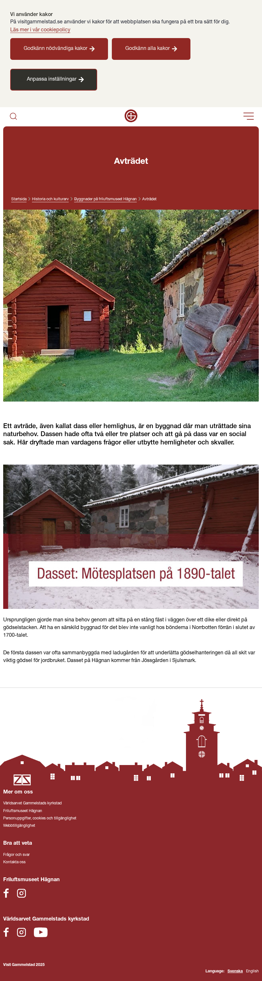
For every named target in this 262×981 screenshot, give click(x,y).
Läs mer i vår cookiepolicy (40, 30)
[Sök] (13, 117)
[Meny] (249, 117)
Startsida (19, 199)
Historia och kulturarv (50, 199)
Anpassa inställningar (51, 79)
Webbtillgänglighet (19, 826)
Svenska (235, 971)
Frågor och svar (16, 855)
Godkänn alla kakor (147, 49)
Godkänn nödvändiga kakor (55, 49)
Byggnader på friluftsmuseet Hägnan (105, 199)
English (252, 971)
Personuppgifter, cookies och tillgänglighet (39, 818)
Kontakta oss (14, 862)
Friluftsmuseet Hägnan (22, 811)
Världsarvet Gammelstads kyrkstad (32, 803)
